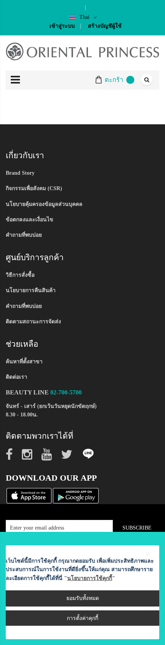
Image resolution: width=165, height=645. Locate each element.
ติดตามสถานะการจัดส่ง (33, 321)
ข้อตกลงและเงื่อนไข (29, 219)
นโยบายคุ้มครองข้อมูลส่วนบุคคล (44, 204)
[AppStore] (29, 495)
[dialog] (82, 588)
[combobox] (146, 80)
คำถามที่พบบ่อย (24, 235)
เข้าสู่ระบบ (62, 26)
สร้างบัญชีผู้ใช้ (105, 26)
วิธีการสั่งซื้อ (20, 275)
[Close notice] (147, 554)
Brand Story (20, 173)
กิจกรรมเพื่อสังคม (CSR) (34, 188)
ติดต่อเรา (16, 377)
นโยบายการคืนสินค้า (31, 290)
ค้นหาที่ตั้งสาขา (24, 361)
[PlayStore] (76, 495)
